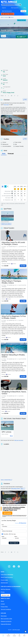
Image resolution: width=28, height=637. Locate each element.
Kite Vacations (14, 8)
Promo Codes (4, 580)
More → (22, 488)
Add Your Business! (8, 14)
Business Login (5, 595)
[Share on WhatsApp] (18, 95)
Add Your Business (5, 589)
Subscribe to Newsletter (7, 574)
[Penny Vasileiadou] (7, 216)
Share (24, 635)
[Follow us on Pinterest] (19, 566)
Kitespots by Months (6, 621)
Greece (12, 17)
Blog (25, 8)
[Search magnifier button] (20, 5)
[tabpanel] (14, 195)
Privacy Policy (4, 606)
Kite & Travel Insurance (7, 577)
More (11, 436)
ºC (5, 186)
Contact (3, 604)
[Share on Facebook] (5, 95)
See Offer (23, 265)
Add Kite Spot (4, 582)
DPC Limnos (6, 432)
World (2, 17)
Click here (6, 104)
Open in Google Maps (6, 479)
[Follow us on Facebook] (14, 566)
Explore (4, 8)
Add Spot (23, 11)
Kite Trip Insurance (7, 11)
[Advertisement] (14, 53)
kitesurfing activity (15, 488)
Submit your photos (6, 224)
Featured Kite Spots (6, 624)
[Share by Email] (11, 95)
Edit (25, 99)
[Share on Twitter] (8, 95)
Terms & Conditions (6, 609)
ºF (7, 186)
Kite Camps (4, 616)
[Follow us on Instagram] (9, 566)
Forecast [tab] (11, 153)
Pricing (2, 592)
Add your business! (18, 440)
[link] (25, 631)
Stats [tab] (3, 153)
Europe (6, 17)
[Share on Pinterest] (15, 95)
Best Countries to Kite (6, 618)
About (2, 601)
